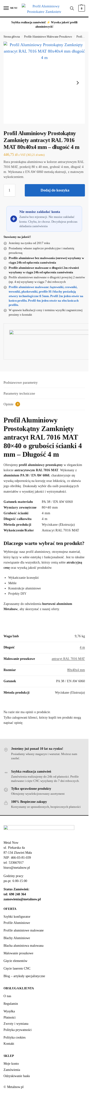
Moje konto (11, 1063)
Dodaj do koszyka (55, 190)
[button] (81, 8)
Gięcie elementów (15, 961)
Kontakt (9, 1043)
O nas (7, 996)
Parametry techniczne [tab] (19, 393)
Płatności (10, 1017)
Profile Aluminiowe (17, 923)
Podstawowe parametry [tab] (21, 382)
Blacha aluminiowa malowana (23, 945)
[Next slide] (78, 83)
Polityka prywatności (18, 1030)
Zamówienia (12, 1070)
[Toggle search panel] (72, 8)
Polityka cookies (14, 1037)
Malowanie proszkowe (18, 953)
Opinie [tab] (11, 404)
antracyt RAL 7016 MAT (68, 659)
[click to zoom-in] (44, 83)
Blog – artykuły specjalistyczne (24, 976)
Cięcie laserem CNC (17, 968)
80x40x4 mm (76, 670)
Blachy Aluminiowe (17, 938)
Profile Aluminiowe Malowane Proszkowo (48, 36)
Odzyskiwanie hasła (17, 1076)
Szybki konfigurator (17, 916)
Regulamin (11, 1003)
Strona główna (12, 36)
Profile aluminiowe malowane (24, 930)
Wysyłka (9, 1011)
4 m (82, 647)
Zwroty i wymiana (16, 1023)
